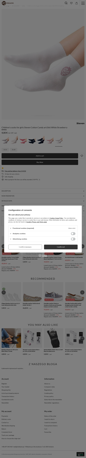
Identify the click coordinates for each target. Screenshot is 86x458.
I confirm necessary (25, 247)
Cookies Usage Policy (56, 218)
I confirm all (61, 247)
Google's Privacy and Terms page (36, 222)
